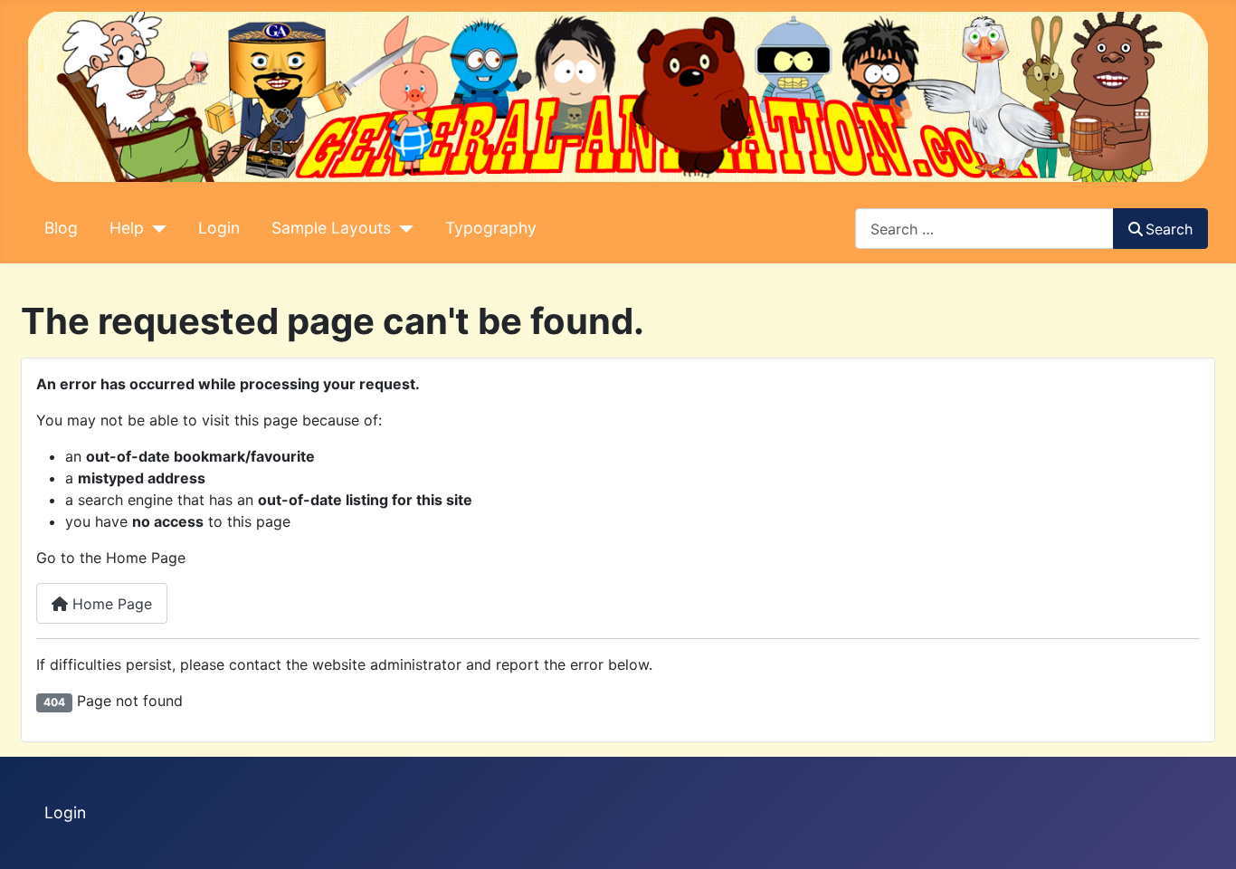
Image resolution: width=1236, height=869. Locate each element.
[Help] (155, 228)
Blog (61, 227)
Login (219, 227)
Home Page (110, 604)
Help (126, 227)
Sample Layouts (331, 227)
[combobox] (984, 228)
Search (1169, 229)
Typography (491, 227)
